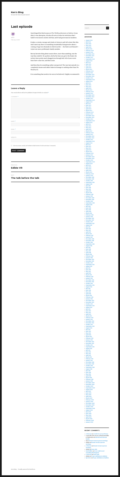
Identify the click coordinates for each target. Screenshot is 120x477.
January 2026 (89, 52)
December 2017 (90, 218)
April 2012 (88, 335)
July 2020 (88, 165)
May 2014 (88, 292)
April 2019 (88, 191)
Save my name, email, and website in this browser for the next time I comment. (34, 145)
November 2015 (90, 261)
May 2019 (88, 189)
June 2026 (88, 43)
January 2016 (89, 257)
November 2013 (90, 302)
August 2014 (89, 287)
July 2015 (88, 268)
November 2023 (90, 97)
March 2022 (89, 131)
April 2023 (88, 109)
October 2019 (89, 180)
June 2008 (88, 413)
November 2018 (90, 199)
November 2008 (90, 405)
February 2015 (89, 276)
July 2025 (88, 62)
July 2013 (88, 309)
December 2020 (90, 156)
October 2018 (89, 201)
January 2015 (89, 278)
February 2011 (89, 359)
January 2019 (89, 196)
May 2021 (88, 148)
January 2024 (89, 93)
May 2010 (88, 374)
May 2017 (88, 230)
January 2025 (89, 73)
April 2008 (88, 417)
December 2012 (90, 321)
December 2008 (90, 403)
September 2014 (90, 285)
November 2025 (90, 55)
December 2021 (90, 136)
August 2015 (89, 266)
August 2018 (89, 204)
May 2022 (88, 127)
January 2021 (89, 155)
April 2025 (88, 67)
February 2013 (89, 317)
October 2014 (89, 283)
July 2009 (88, 391)
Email (13, 129)
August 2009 (89, 389)
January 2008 (89, 422)
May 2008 (88, 415)
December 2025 (90, 54)
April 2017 (88, 232)
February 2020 (90, 174)
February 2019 (89, 194)
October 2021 (89, 139)
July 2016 (88, 247)
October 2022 (89, 119)
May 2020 (88, 168)
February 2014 (89, 297)
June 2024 (88, 85)
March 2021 (89, 151)
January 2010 (89, 381)
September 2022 (90, 120)
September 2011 (90, 347)
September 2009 (90, 388)
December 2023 (90, 95)
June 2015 (88, 269)
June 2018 (88, 208)
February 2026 (90, 50)
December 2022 (90, 115)
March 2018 (89, 213)
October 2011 (89, 345)
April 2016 (88, 252)
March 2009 (89, 398)
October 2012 (89, 324)
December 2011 (90, 341)
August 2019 (89, 184)
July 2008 (88, 412)
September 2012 (90, 326)
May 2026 (88, 45)
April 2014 (88, 293)
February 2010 (89, 379)
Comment (14, 96)
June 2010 (88, 372)
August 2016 (89, 245)
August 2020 (89, 163)
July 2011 (88, 350)
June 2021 (88, 146)
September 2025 (90, 59)
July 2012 (88, 329)
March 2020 (89, 172)
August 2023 (89, 102)
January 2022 (89, 134)
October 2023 (89, 98)
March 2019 (89, 192)
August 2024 (89, 81)
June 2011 (88, 352)
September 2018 (90, 203)
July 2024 (88, 83)
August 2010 (89, 369)
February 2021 (89, 153)
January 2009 (89, 401)
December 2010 (90, 362)
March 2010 (89, 377)
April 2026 (88, 47)
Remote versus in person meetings (98, 440)
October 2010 (89, 365)
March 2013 (89, 316)
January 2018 (89, 216)
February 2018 (89, 215)
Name (13, 121)
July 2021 (88, 144)
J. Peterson (89, 434)
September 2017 (90, 223)
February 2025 (90, 71)
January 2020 (89, 175)
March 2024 (89, 90)
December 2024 (90, 74)
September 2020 (90, 162)
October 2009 (89, 386)
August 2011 (89, 348)
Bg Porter (88, 458)
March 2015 (89, 275)
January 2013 (89, 319)
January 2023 (89, 114)
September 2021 (90, 141)
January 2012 (89, 340)
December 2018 (90, 198)
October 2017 (89, 222)
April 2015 (88, 273)
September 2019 (90, 182)
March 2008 (89, 418)
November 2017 (90, 220)
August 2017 (89, 225)
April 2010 (88, 376)
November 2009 (90, 384)
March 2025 (89, 69)
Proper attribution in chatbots (99, 456)
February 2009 (90, 400)
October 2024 (89, 78)
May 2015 (88, 271)
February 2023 (90, 112)
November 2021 (90, 138)
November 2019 (90, 179)
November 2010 (90, 364)
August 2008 (89, 410)
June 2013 (88, 311)
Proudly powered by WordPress (26, 469)
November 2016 (90, 240)
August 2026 (89, 40)
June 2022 (88, 126)
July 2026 (88, 42)
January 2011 (89, 360)
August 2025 (89, 61)
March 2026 (89, 49)
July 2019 (88, 186)
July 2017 (88, 227)
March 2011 (89, 357)
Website (13, 137)
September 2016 (90, 244)
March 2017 (89, 234)
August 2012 (89, 328)
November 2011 (90, 343)
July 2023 (88, 103)
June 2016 (88, 249)
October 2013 (89, 304)
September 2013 (90, 305)
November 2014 (90, 281)
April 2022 (88, 129)
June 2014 (88, 290)
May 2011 (88, 353)
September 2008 (90, 408)
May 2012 (88, 333)
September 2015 (90, 264)
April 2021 (88, 150)
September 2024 (90, 79)
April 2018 (88, 211)
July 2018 (88, 206)
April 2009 (88, 396)
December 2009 (90, 382)
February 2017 (89, 235)
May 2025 (88, 66)
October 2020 (89, 160)
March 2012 (89, 336)
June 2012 (88, 331)
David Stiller (89, 451)
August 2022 (89, 122)
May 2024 (88, 86)
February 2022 (90, 132)
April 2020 (88, 170)
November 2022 (90, 117)
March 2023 (89, 110)
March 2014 (89, 295)
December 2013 (90, 300)
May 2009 (88, 394)
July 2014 (88, 288)
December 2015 (90, 259)
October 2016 (89, 242)
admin (12, 37)
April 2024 (88, 88)
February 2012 (89, 338)
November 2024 (90, 76)
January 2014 (89, 299)
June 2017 (88, 228)
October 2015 (89, 263)
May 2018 (88, 210)
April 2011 (88, 355)
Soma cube (94, 449)
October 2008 (89, 406)
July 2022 (88, 124)
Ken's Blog (17, 12)
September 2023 (90, 100)
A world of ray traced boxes (100, 434)
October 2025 (89, 57)
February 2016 (89, 256)
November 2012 (90, 323)
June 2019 (88, 187)
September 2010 (90, 367)
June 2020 (88, 167)
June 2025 (88, 64)
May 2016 (88, 251)
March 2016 (89, 254)
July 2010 (88, 370)
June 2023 (88, 105)
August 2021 (89, 143)
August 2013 (89, 307)
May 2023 (88, 107)
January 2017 (89, 237)
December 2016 (90, 239)
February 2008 (90, 420)
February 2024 (90, 91)
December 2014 (90, 280)
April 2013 (88, 314)
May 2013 (88, 312)
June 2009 (88, 393)
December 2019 (90, 177)
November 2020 (90, 158)
